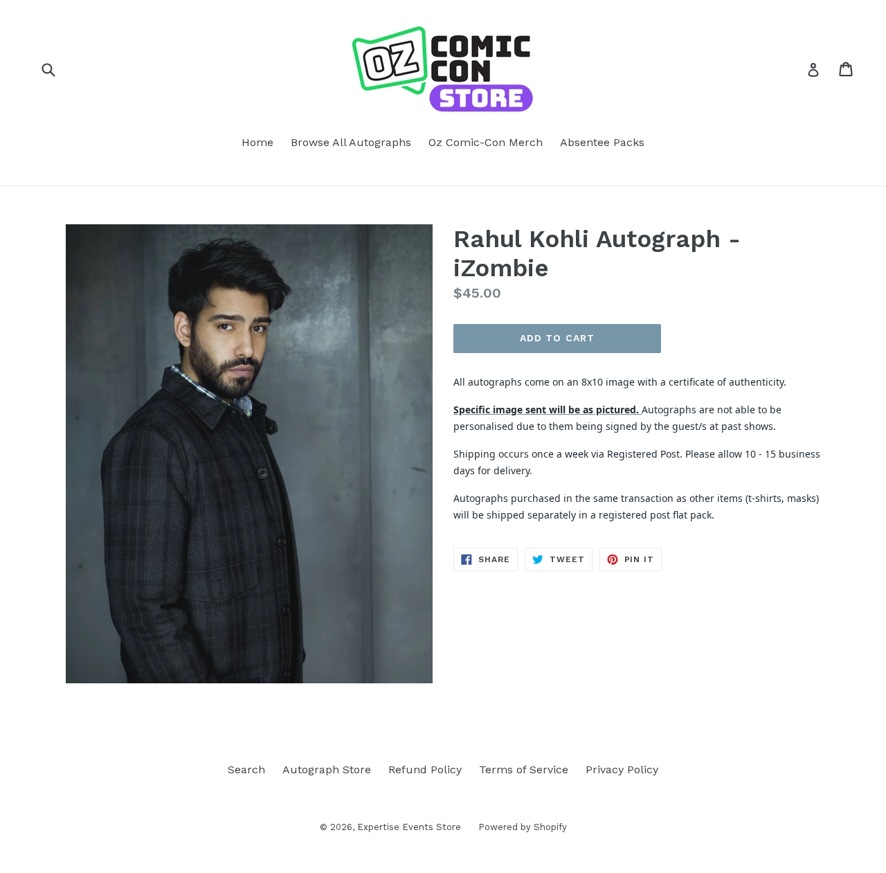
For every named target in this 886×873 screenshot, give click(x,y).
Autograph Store (326, 769)
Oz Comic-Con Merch (485, 142)
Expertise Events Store (409, 827)
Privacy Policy (622, 769)
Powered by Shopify (522, 827)
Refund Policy (425, 769)
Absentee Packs (602, 142)
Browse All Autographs (351, 142)
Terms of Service (523, 769)
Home (257, 142)
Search (246, 769)
